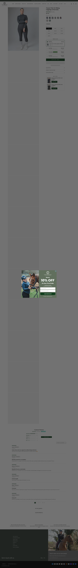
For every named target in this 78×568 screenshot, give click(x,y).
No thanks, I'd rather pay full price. (48, 296)
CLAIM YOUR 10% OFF (48, 293)
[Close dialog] (55, 271)
